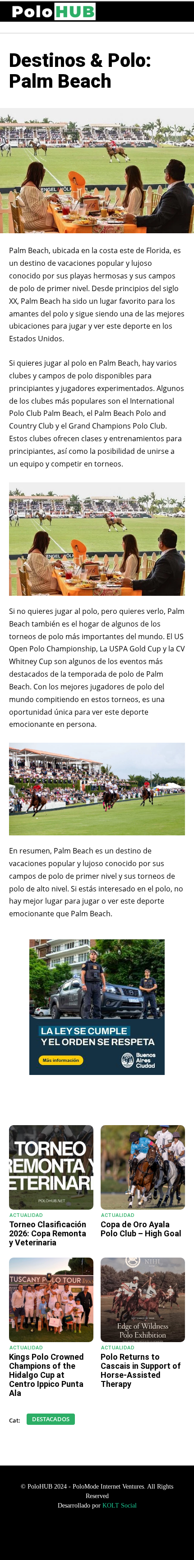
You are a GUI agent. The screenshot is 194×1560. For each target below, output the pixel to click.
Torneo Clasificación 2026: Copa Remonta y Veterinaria (47, 1233)
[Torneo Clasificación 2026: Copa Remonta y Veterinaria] (51, 1167)
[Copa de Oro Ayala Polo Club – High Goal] (143, 1167)
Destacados (50, 1419)
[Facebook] (67, 1102)
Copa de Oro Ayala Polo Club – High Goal (141, 1229)
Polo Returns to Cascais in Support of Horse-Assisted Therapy (141, 1370)
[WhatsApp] (46, 1102)
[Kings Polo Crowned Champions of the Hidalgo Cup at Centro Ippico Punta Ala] (51, 1300)
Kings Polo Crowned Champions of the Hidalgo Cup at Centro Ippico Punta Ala (46, 1374)
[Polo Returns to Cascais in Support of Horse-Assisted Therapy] (143, 1300)
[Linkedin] (109, 1102)
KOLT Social (119, 1505)
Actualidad (26, 1215)
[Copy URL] (129, 1102)
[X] (88, 1102)
